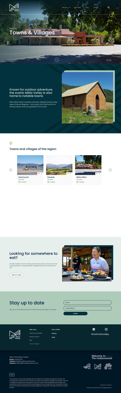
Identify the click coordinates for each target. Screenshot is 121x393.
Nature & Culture (34, 337)
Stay (87, 7)
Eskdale (50, 177)
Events (96, 7)
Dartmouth (23, 177)
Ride (31, 340)
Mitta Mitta (81, 177)
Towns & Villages (34, 344)
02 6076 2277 (18, 359)
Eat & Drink (77, 7)
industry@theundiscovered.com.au (27, 363)
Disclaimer (109, 385)
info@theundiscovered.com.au (25, 361)
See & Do (65, 7)
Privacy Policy (103, 385)
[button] (41, 173)
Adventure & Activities (36, 333)
